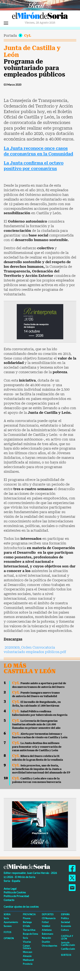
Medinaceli (28, 960)
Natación (46, 938)
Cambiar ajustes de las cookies (21, 906)
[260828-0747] (40, 5)
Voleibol (46, 926)
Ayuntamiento (11, 922)
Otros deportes (49, 945)
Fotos (7, 932)
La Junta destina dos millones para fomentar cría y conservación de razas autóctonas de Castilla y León (36, 747)
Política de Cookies (15, 892)
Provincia (29, 914)
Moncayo (27, 952)
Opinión (9, 938)
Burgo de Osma (30, 933)
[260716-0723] (40, 824)
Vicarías (27, 941)
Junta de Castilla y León (32, 51)
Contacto (9, 900)
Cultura (65, 930)
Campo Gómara (27, 947)
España (65, 914)
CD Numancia (48, 918)
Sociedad (65, 922)
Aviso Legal (10, 888)
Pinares (26, 918)
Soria (7, 914)
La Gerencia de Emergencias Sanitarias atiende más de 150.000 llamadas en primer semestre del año (36, 724)
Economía (66, 926)
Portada (10, 35)
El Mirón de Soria (40, 16)
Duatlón (46, 941)
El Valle (26, 926)
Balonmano (47, 933)
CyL (27, 35)
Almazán (27, 956)
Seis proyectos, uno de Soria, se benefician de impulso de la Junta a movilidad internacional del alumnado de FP (41, 769)
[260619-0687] (40, 321)
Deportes (47, 914)
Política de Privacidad (16, 896)
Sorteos (66, 955)
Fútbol (45, 922)
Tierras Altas (29, 930)
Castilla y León (67, 937)
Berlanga (27, 922)
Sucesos (8, 926)
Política (65, 918)
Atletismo (47, 930)
